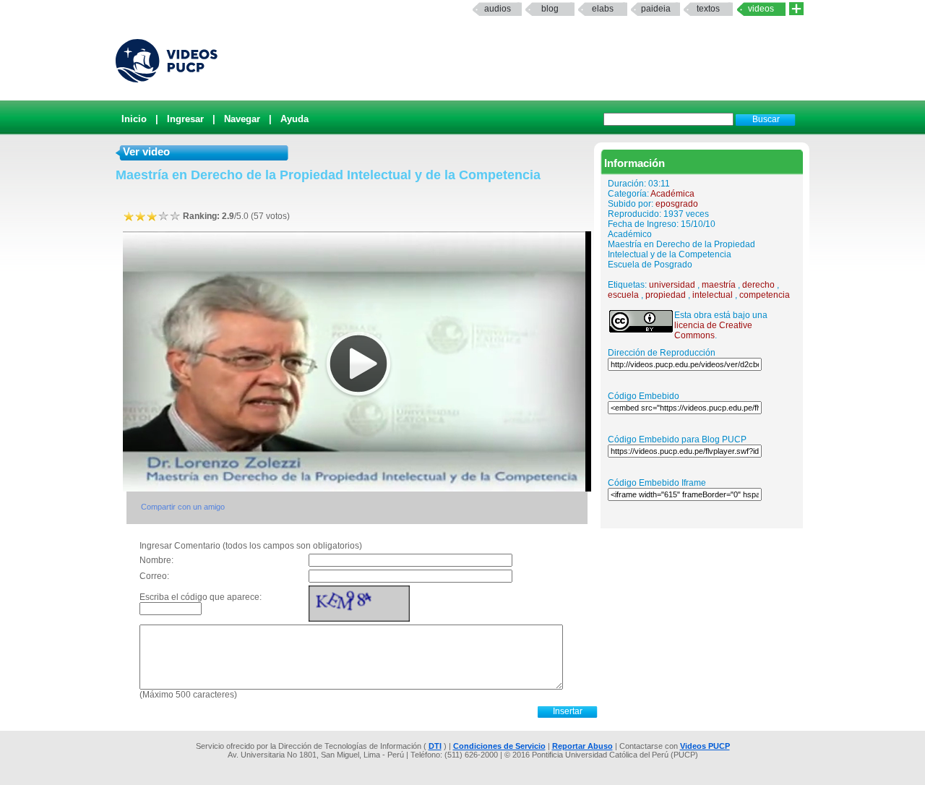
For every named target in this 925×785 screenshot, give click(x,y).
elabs (603, 9)
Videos (761, 9)
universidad (672, 285)
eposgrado (676, 204)
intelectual (712, 295)
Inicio (134, 118)
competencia (764, 295)
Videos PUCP (705, 746)
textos (708, 9)
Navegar (242, 118)
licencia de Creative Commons (713, 330)
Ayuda (294, 118)
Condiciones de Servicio (499, 746)
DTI (435, 746)
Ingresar (185, 118)
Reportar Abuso (582, 746)
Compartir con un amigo (183, 506)
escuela (623, 295)
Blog (550, 9)
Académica (672, 194)
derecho (758, 285)
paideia (656, 9)
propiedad (665, 295)
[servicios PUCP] (796, 9)
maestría (719, 285)
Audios (497, 9)
